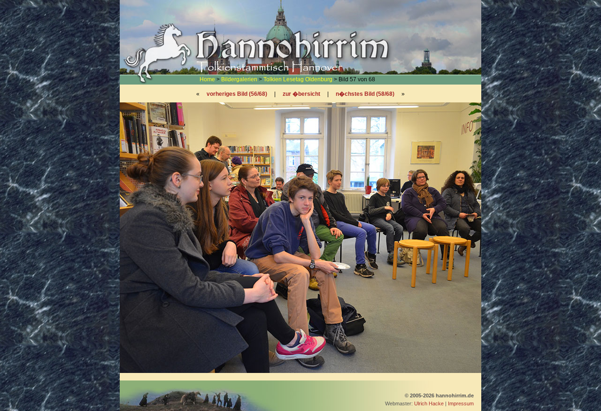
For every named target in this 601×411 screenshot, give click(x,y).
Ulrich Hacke (429, 403)
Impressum (461, 403)
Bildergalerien (239, 79)
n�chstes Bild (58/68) (365, 94)
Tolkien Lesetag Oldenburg (297, 79)
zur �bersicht (301, 94)
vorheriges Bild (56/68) (237, 94)
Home (207, 79)
